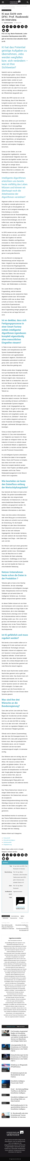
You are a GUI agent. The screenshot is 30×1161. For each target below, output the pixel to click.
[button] (27, 2)
